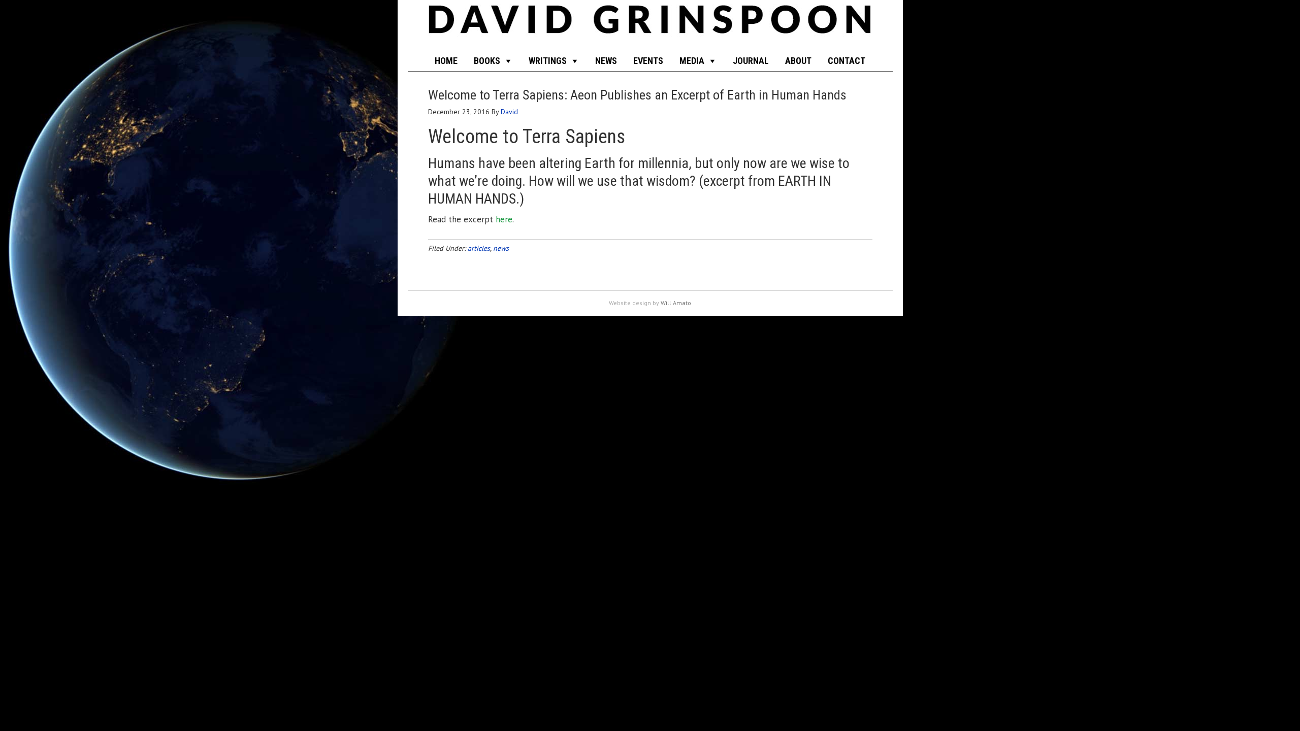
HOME (446, 60)
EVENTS (648, 60)
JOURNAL (751, 60)
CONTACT (846, 60)
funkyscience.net (650, 25)
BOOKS (487, 60)
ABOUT (798, 60)
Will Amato (676, 303)
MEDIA (691, 60)
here (504, 219)
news (501, 248)
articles (479, 248)
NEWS (606, 60)
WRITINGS (548, 60)
